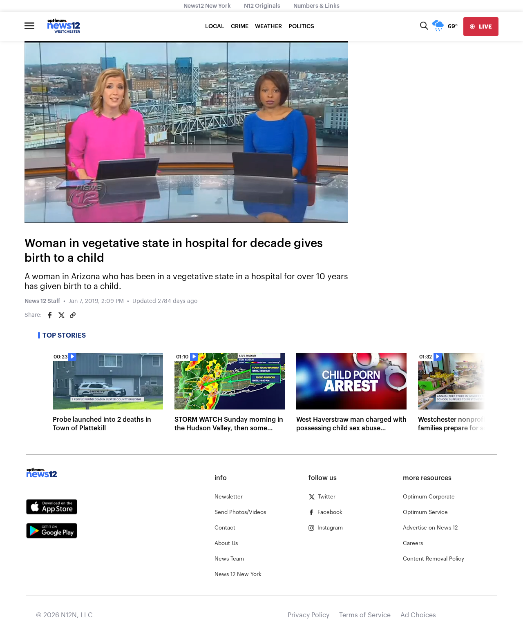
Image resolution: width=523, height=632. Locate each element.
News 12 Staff (42, 301)
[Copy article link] (72, 315)
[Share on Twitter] (61, 315)
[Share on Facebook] (50, 315)
